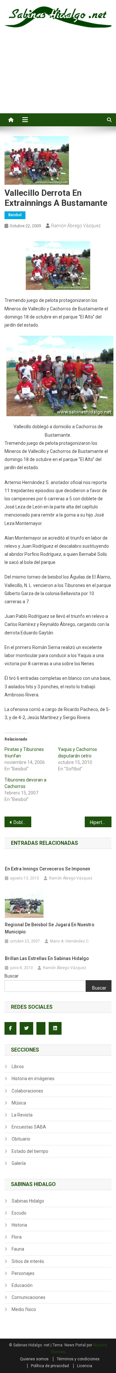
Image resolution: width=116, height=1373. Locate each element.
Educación (22, 1285)
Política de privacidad (50, 1366)
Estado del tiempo (30, 1151)
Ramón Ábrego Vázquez (76, 225)
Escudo (19, 1213)
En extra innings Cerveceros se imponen (47, 868)
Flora (17, 1237)
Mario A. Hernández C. (70, 941)
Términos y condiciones (78, 1359)
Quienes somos (34, 1359)
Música (19, 1102)
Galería (19, 1163)
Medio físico (24, 1309)
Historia (19, 1225)
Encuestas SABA (29, 1127)
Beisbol (15, 215)
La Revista (22, 1114)
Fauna (18, 1249)
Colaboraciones (27, 1090)
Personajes (23, 1273)
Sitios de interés (28, 1261)
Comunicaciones (28, 1297)
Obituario (21, 1139)
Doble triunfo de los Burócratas (22, 822)
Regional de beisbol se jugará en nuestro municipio (49, 928)
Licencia (84, 1366)
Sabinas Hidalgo (28, 1201)
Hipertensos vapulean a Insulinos (100, 822)
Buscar (12, 976)
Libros (18, 1066)
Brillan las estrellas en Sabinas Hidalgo (47, 958)
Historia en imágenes (33, 1078)
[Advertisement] (58, 77)
